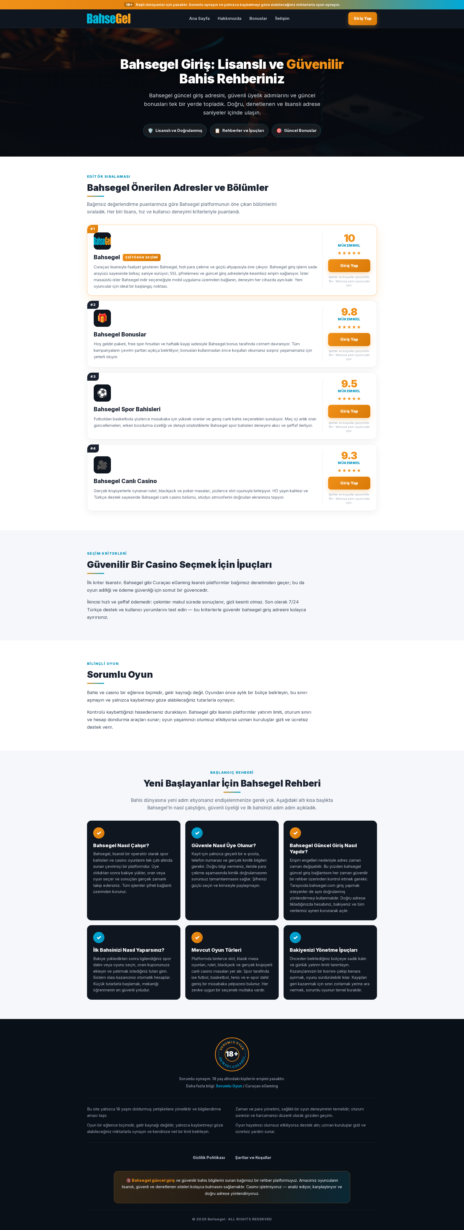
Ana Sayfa (199, 18)
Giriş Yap (363, 18)
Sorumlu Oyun (229, 1086)
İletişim (282, 18)
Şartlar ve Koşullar (253, 1157)
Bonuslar (258, 18)
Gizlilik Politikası (209, 1157)
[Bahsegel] (108, 18)
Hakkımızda (229, 18)
